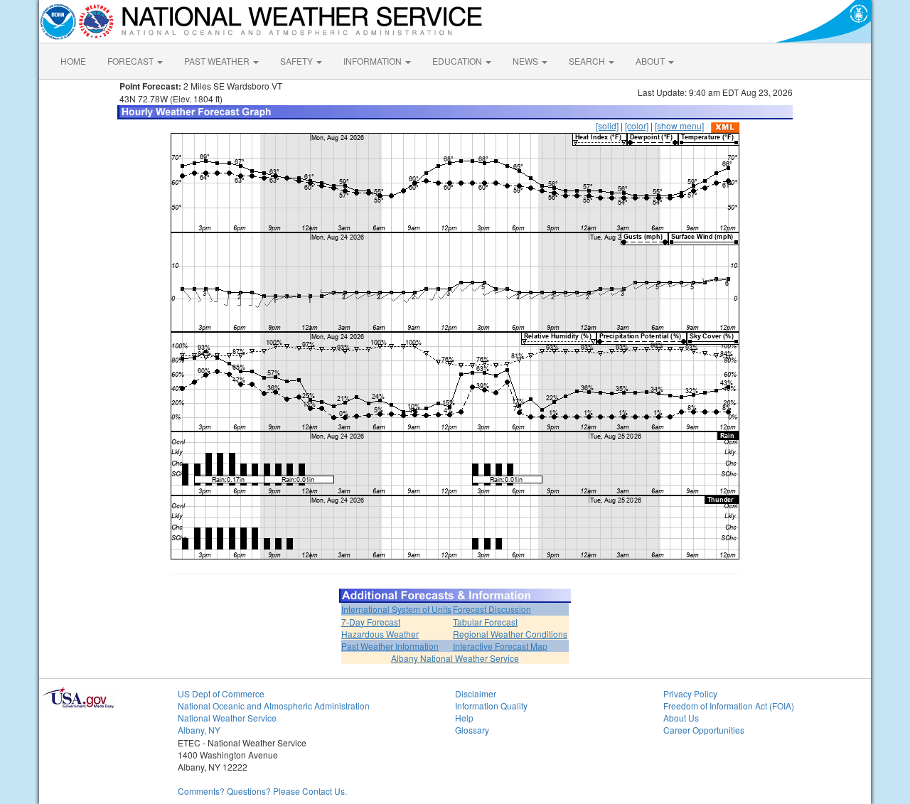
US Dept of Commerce (221, 693)
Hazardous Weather (380, 634)
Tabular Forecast (485, 622)
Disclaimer (475, 693)
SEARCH (588, 61)
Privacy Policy (690, 693)
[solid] (607, 125)
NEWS (526, 61)
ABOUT (651, 61)
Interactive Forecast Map (500, 646)
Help (464, 718)
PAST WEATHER (218, 61)
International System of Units (396, 609)
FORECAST (131, 61)
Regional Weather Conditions (510, 634)
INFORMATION (373, 61)
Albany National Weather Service (455, 658)
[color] (636, 125)
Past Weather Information (390, 646)
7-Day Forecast (370, 622)
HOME (73, 61)
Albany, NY (199, 730)
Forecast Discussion (492, 609)
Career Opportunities (703, 730)
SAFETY (297, 61)
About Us (681, 718)
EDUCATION (458, 61)
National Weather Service (227, 718)
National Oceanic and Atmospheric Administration (274, 706)
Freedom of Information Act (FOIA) (728, 706)
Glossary (472, 730)
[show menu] (679, 125)
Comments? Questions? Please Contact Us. (262, 791)
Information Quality (491, 706)
